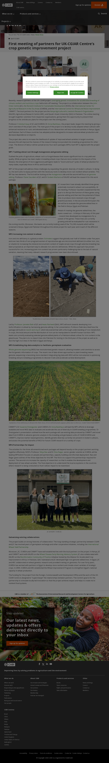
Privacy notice (54, 87)
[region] (55, 87)
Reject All (60, 92)
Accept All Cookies (77, 92)
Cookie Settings (32, 92)
